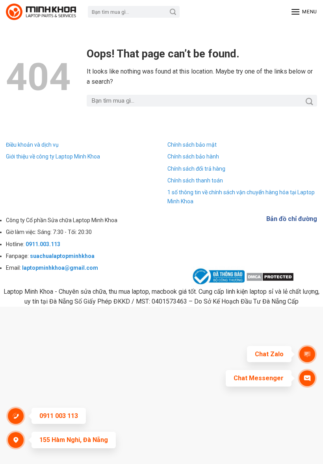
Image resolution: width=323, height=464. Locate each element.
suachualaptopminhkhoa (62, 256)
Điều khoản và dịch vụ (32, 145)
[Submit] (173, 12)
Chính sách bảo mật (192, 145)
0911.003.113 (43, 244)
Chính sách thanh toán (195, 180)
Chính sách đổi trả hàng (196, 169)
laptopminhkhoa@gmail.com (60, 268)
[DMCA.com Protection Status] (270, 276)
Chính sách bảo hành (193, 156)
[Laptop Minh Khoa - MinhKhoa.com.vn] (41, 11)
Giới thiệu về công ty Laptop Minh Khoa (53, 156)
